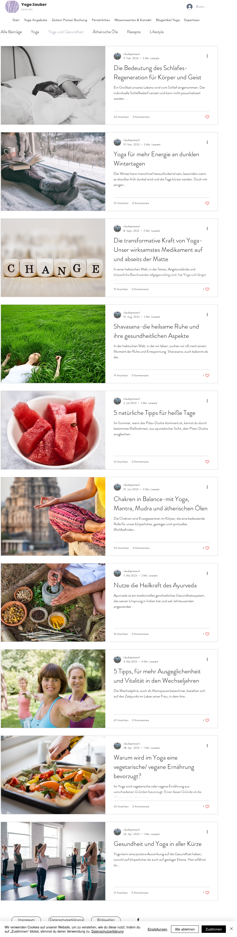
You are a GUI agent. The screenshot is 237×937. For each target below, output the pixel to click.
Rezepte (133, 32)
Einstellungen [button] (157, 929)
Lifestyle (157, 32)
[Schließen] (231, 929)
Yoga (35, 32)
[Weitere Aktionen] (209, 56)
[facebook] (138, 920)
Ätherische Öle (105, 32)
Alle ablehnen (185, 929)
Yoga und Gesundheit (66, 32)
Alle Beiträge (11, 32)
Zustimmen (214, 929)
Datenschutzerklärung (107, 931)
